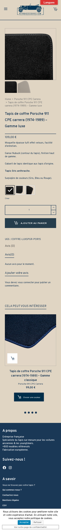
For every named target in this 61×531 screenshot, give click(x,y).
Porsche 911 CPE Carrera (27, 99)
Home (8, 99)
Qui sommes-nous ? (12, 490)
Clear (7, 198)
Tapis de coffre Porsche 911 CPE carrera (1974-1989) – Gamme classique (30, 376)
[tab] (10, 246)
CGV (4, 505)
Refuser (38, 522)
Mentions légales (10, 500)
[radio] (10, 190)
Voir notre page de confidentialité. (30, 527)
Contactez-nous (10, 495)
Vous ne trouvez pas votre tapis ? (18, 485)
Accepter (24, 522)
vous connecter (26, 282)
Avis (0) (10, 246)
